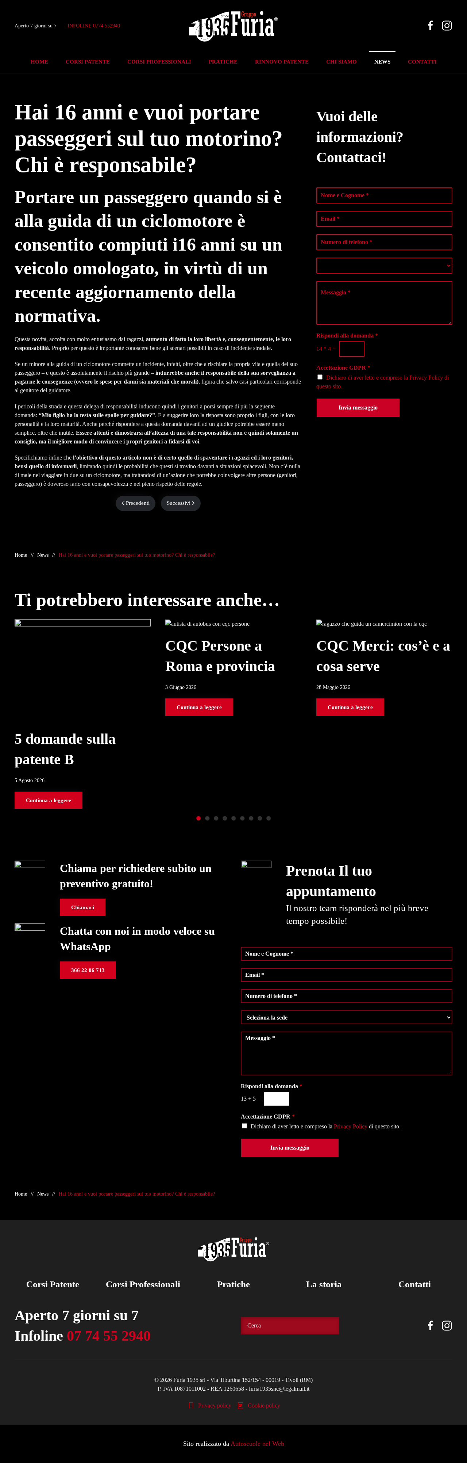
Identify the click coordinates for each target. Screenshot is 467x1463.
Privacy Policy (426, 377)
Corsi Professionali (143, 1284)
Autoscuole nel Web (257, 1443)
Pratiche (233, 1284)
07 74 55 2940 (109, 1335)
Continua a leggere (48, 800)
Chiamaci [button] (82, 907)
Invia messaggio (358, 407)
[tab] (198, 818)
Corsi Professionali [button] (159, 62)
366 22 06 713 (88, 970)
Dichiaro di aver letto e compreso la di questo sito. (326, 1126)
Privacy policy (214, 1405)
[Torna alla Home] (233, 25)
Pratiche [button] (223, 62)
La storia (324, 1284)
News (382, 62)
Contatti (414, 1284)
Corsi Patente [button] (88, 62)
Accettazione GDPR (343, 368)
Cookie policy (264, 1405)
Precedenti (138, 503)
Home (39, 62)
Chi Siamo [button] (341, 62)
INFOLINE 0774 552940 (93, 25)
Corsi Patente (52, 1284)
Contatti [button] (422, 62)
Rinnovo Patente (282, 62)
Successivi (178, 503)
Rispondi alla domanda (347, 335)
